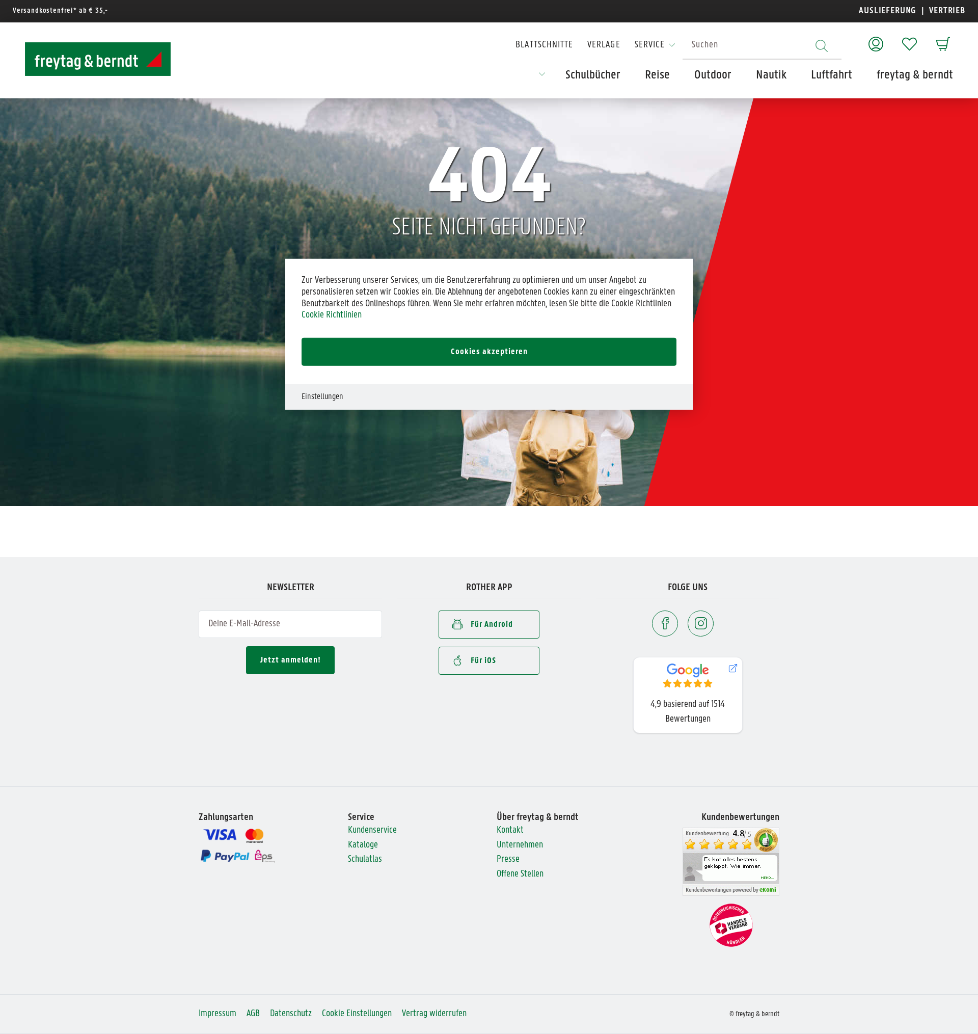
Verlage (603, 45)
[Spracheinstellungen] (542, 77)
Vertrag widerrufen (434, 1014)
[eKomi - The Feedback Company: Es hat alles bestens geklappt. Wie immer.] (731, 862)
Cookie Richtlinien (332, 315)
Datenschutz (291, 1014)
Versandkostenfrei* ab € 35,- (60, 11)
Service (650, 45)
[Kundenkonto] (875, 39)
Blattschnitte (544, 45)
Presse (508, 859)
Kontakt (510, 830)
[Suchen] (821, 45)
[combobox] (762, 46)
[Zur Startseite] (88, 59)
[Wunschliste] (909, 39)
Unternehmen (520, 845)
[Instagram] (701, 624)
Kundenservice (372, 830)
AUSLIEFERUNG (887, 11)
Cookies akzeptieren (489, 351)
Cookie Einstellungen (357, 1014)
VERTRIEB (946, 11)
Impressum (217, 1014)
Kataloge (363, 845)
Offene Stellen (520, 874)
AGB (253, 1014)
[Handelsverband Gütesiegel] (731, 926)
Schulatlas (365, 859)
